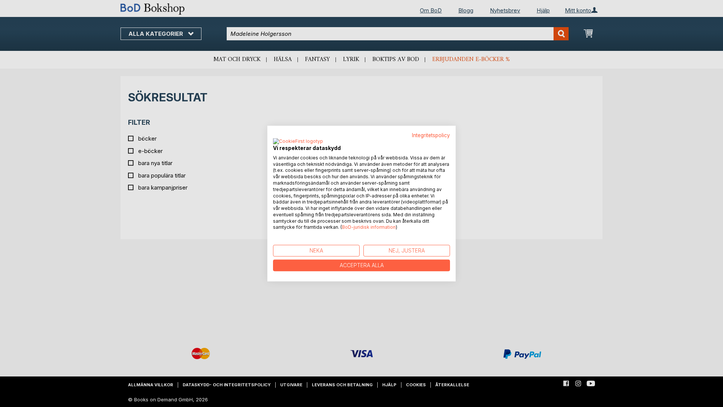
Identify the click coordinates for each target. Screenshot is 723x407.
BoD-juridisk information (369, 227)
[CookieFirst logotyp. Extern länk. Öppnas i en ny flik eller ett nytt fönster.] (298, 141)
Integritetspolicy (431, 135)
